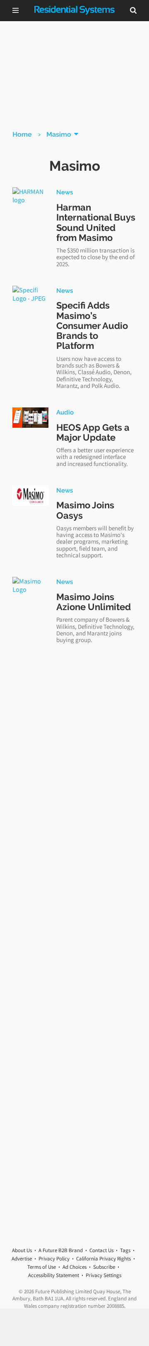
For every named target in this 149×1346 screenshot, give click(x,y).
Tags (125, 1250)
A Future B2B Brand (60, 1250)
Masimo (58, 134)
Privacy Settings (103, 1275)
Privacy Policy (54, 1258)
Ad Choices (74, 1266)
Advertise (22, 1258)
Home (22, 134)
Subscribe (104, 1266)
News (64, 192)
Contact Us (101, 1250)
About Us (22, 1250)
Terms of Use (41, 1266)
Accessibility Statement (53, 1275)
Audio (65, 412)
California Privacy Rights (103, 1258)
